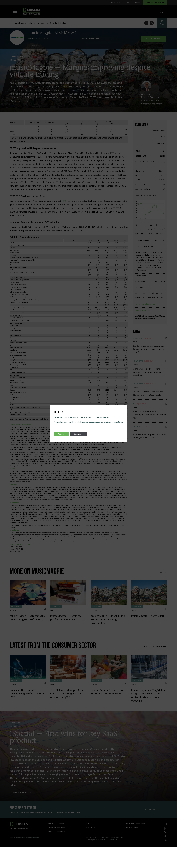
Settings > (78, 434)
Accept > (61, 434)
